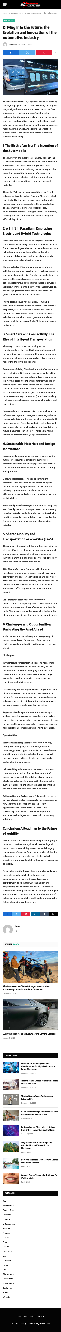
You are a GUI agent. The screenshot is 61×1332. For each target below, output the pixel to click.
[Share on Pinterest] (44, 52)
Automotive (9, 21)
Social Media (8, 1283)
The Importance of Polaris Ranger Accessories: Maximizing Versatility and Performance (26, 988)
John (13, 44)
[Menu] (5, 4)
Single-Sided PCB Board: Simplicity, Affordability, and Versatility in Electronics (36, 1145)
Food (5, 1242)
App (4, 1201)
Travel (6, 1292)
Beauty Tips (8, 1210)
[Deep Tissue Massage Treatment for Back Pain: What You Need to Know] (11, 1115)
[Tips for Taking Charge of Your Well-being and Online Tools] (11, 1084)
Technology (8, 1288)
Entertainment (9, 1224)
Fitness (6, 1237)
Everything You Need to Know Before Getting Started (29, 1033)
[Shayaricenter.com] (30, 4)
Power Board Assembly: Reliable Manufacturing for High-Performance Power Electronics (38, 1066)
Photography (9, 1274)
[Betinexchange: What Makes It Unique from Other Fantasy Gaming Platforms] (11, 1130)
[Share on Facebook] (11, 52)
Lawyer (6, 1256)
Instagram (7, 1251)
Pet (4, 1269)
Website (6, 1297)
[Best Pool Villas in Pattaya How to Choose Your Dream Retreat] (11, 1163)
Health (6, 1246)
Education (7, 1219)
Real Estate (8, 1278)
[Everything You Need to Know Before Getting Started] (30, 1014)
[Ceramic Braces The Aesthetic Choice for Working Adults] (11, 1178)
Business (7, 1214)
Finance (6, 1233)
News (5, 1265)
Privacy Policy (37, 1316)
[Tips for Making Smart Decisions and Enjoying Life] (11, 1099)
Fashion (6, 1228)
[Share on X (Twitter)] (27, 52)
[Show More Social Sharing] (55, 52)
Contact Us (22, 1316)
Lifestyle (7, 1260)
